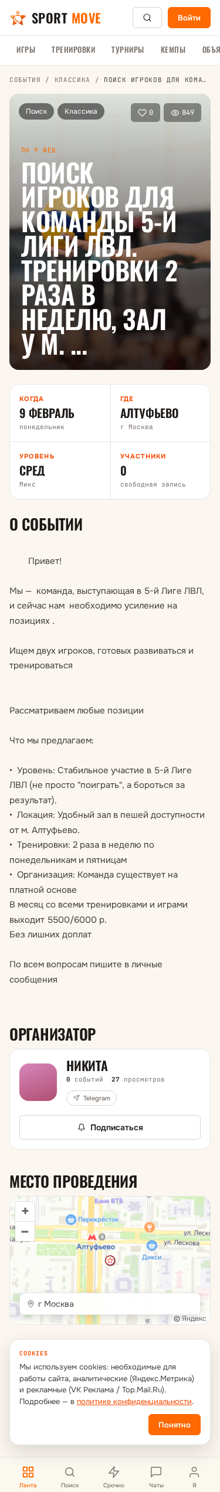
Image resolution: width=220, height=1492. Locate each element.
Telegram (96, 1098)
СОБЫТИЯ (25, 80)
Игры (25, 49)
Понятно (174, 1425)
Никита (87, 1065)
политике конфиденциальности (134, 1401)
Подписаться (116, 1127)
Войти (189, 18)
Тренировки (73, 49)
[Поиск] (147, 17)
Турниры (127, 49)
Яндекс (194, 1318)
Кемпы (173, 49)
